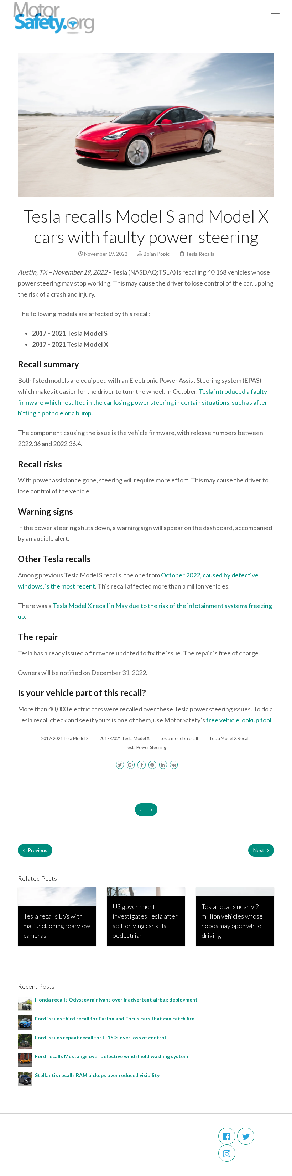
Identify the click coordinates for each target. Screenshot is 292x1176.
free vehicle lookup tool (238, 720)
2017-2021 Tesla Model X (124, 738)
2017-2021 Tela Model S (64, 738)
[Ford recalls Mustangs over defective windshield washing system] (25, 1059)
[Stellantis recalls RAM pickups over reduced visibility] (25, 1078)
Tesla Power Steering (145, 747)
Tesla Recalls (200, 254)
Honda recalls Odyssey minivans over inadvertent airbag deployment (117, 1000)
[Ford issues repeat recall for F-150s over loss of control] (25, 1041)
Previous (37, 850)
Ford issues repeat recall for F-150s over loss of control (100, 1037)
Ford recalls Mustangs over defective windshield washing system (112, 1056)
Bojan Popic (157, 254)
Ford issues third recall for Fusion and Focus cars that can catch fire (114, 1018)
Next (259, 850)
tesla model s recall (179, 738)
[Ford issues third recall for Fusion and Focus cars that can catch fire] (25, 1022)
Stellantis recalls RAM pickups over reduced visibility (98, 1075)
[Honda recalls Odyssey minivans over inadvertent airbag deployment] (25, 1003)
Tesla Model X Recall (229, 738)
